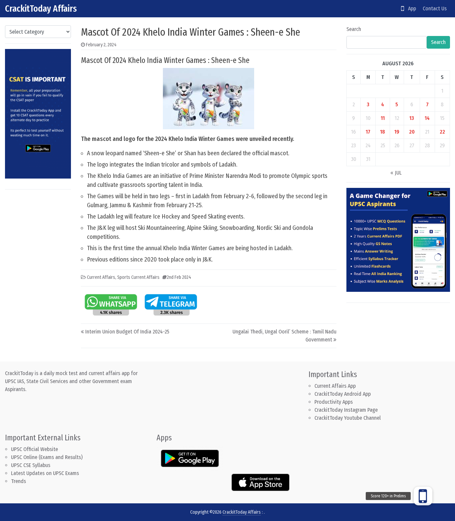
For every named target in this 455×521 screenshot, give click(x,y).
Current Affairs (101, 277)
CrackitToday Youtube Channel (347, 418)
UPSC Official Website (34, 449)
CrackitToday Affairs (41, 8)
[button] (423, 496)
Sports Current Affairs (138, 277)
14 (427, 118)
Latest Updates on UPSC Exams (45, 473)
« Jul (396, 173)
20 (412, 132)
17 (368, 132)
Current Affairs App (335, 386)
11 (383, 118)
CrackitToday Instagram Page (346, 410)
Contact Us (435, 8)
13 (411, 118)
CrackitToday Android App (342, 394)
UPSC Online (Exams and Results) (47, 457)
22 (442, 132)
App (410, 8)
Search (353, 29)
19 (396, 132)
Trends (18, 481)
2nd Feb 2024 (179, 277)
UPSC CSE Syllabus (31, 465)
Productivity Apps (333, 402)
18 (382, 132)
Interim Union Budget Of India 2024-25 (127, 331)
